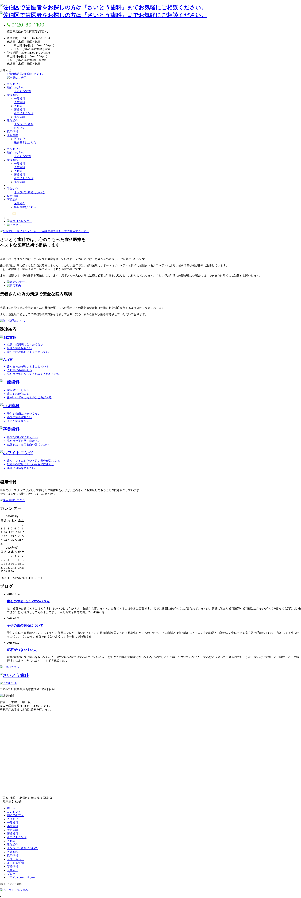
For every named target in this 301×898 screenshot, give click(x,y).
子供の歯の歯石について (25, 625)
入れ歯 (18, 105)
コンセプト (14, 83)
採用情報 (12, 131)
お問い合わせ (15, 859)
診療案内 (12, 94)
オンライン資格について (29, 192)
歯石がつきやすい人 (22, 650)
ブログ (11, 873)
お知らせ (12, 870)
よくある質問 (22, 91)
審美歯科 (19, 109)
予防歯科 (19, 102)
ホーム (11, 807)
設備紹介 (12, 120)
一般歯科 (19, 98)
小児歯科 (19, 116)
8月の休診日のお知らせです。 (26, 73)
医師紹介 (19, 138)
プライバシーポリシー (21, 877)
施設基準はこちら (25, 142)
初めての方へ (15, 87)
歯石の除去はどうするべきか (28, 601)
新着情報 (12, 866)
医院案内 (12, 135)
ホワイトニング (23, 113)
